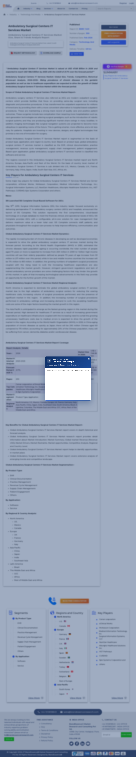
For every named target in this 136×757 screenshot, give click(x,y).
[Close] (89, 338)
